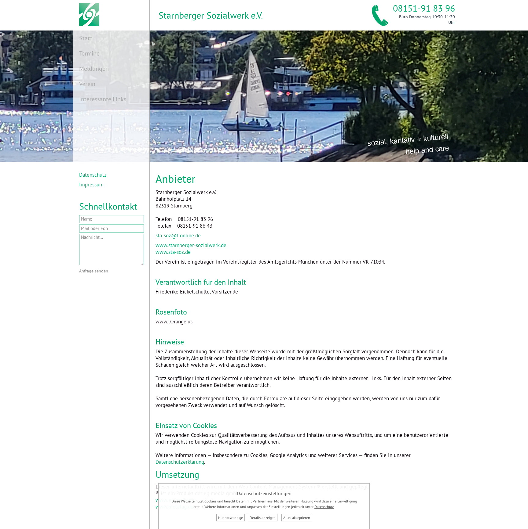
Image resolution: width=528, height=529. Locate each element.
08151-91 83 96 (424, 11)
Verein (87, 84)
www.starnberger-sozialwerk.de (191, 245)
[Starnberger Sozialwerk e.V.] (86, 24)
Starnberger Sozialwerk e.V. (211, 15)
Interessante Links (102, 99)
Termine (89, 53)
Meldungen (94, 69)
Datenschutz (93, 174)
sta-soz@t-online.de (178, 235)
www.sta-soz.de (173, 252)
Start (85, 38)
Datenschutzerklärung (180, 462)
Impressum (91, 184)
